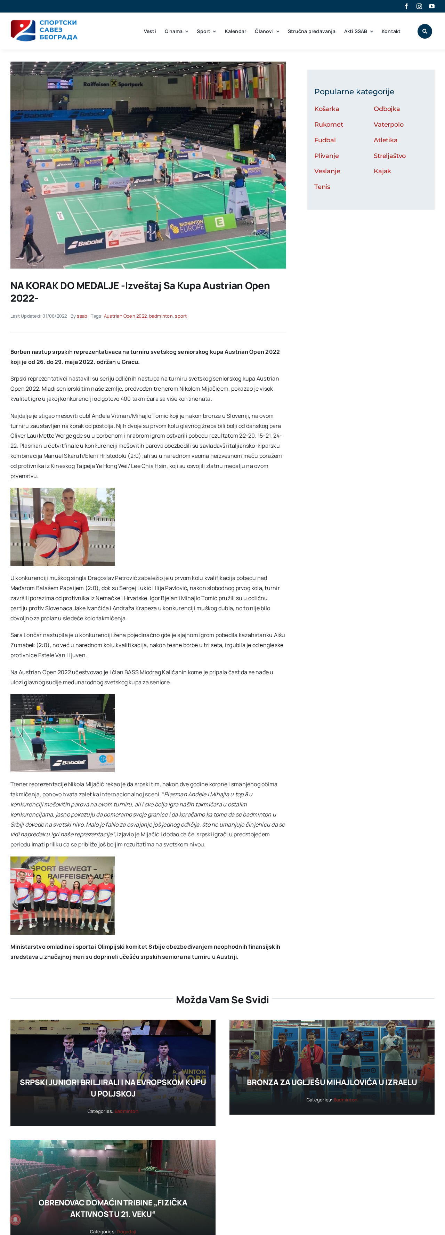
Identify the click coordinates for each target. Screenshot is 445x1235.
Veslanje (327, 171)
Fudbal (325, 140)
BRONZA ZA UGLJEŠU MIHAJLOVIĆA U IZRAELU (332, 1082)
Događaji (126, 1231)
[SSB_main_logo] (44, 22)
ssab (82, 316)
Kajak (382, 171)
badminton (161, 316)
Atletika (386, 140)
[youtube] (432, 6)
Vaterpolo (388, 124)
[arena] (148, 64)
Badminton (126, 1111)
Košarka (326, 109)
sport (181, 316)
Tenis (322, 187)
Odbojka (387, 109)
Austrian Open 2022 (125, 316)
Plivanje (326, 156)
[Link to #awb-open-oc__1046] (425, 31)
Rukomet (328, 124)
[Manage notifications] (15, 1219)
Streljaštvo (390, 156)
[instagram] (419, 6)
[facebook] (406, 6)
